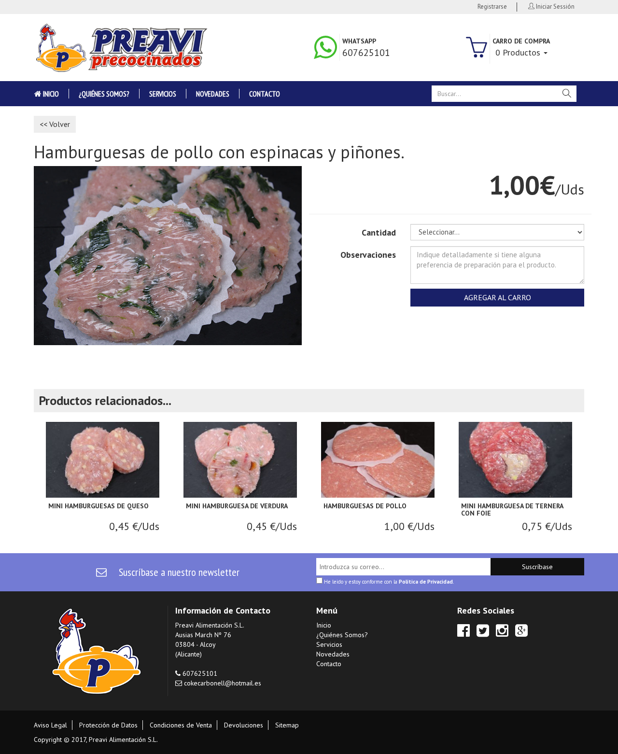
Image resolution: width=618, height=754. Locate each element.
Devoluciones (243, 725)
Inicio (50, 93)
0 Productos (519, 52)
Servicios (162, 93)
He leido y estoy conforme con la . (388, 581)
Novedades (212, 93)
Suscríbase (537, 566)
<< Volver (55, 124)
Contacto (264, 93)
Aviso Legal (50, 725)
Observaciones (368, 254)
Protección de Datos (108, 725)
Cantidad (379, 232)
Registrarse (492, 6)
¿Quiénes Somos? (104, 93)
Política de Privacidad (426, 581)
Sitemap (287, 725)
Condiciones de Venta (181, 725)
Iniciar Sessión (554, 6)
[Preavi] (121, 47)
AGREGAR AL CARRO (497, 297)
